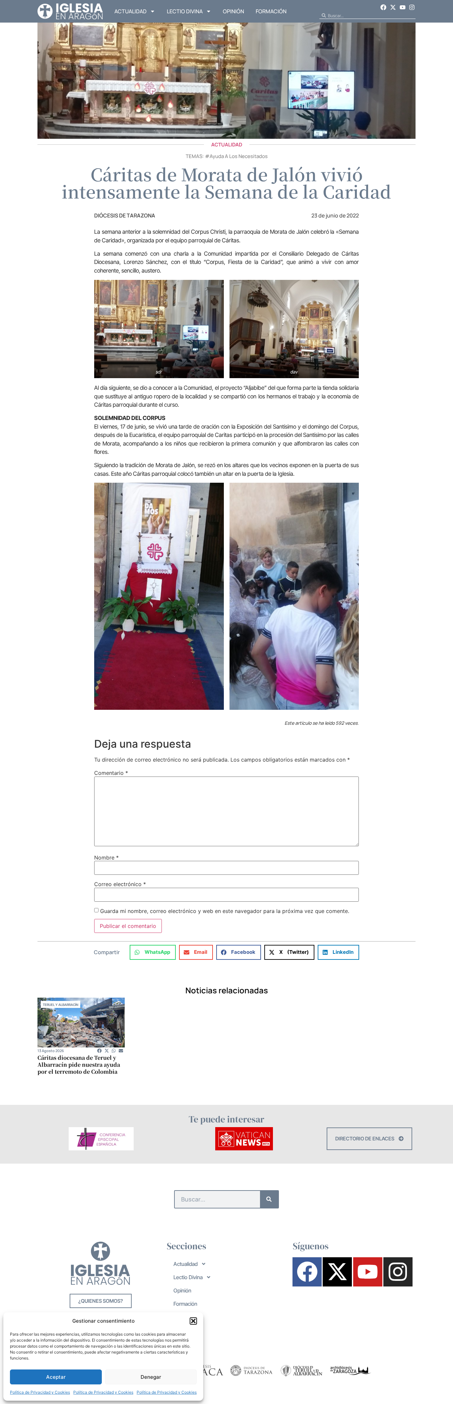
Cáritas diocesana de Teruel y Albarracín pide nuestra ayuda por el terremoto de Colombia (78, 1064)
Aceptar (56, 1377)
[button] (193, 1321)
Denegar (151, 1377)
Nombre (106, 857)
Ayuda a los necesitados (239, 156)
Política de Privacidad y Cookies (40, 1392)
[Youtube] (402, 7)
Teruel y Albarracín (60, 1005)
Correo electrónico (120, 884)
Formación (271, 11)
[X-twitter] (393, 7)
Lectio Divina (185, 11)
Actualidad (130, 11)
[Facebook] (383, 7)
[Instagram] (412, 7)
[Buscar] (269, 1199)
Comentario (111, 773)
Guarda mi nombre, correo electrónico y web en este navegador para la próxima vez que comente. (224, 911)
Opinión (233, 11)
